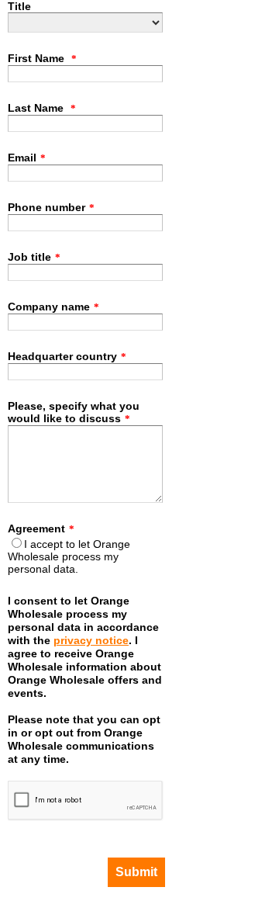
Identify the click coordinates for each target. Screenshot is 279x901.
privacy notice (91, 640)
